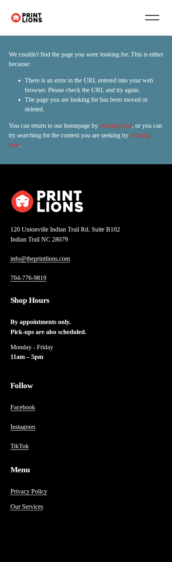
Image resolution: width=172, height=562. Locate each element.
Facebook (22, 407)
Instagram (22, 426)
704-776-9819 (28, 277)
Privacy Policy (28, 491)
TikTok (19, 446)
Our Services (26, 506)
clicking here (116, 125)
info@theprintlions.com (40, 258)
